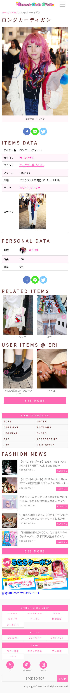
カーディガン (26, 158)
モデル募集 (13, 650)
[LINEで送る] (35, 131)
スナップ (13, 619)
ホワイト (24, 188)
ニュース (13, 613)
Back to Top (35, 678)
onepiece (11, 427)
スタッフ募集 (35, 650)
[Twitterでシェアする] (43, 131)
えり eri (33, 250)
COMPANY (35, 637)
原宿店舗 (57, 619)
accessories (47, 439)
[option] (35, 74)
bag (7, 439)
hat (7, 444)
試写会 (57, 613)
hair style (46, 444)
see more (35, 400)
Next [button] (63, 317)
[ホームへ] (35, 4)
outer (42, 421)
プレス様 (57, 650)
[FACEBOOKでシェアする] (27, 131)
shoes (42, 433)
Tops (8, 421)
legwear (11, 433)
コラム (13, 656)
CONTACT (57, 637)
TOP (62, 678)
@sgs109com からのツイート (21, 593)
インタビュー (35, 613)
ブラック (35, 188)
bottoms (44, 427)
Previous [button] (6, 317)
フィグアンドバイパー (31, 165)
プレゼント (13, 624)
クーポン (35, 619)
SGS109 (13, 637)
